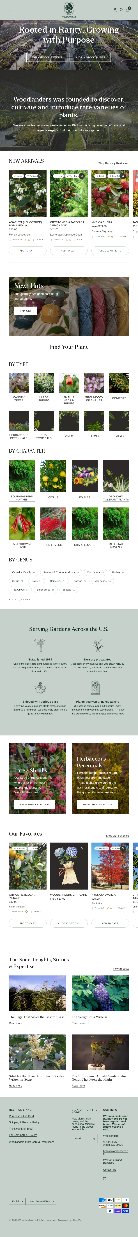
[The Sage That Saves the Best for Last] (37, 993)
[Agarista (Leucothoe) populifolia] (28, 193)
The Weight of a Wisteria (89, 1017)
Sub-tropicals (44, 437)
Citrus (53, 497)
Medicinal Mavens (116, 545)
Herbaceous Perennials (18, 437)
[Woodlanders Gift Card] (69, 866)
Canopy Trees (19, 399)
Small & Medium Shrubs (69, 400)
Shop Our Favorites (117, 835)
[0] (126, 10)
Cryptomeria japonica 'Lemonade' (67, 223)
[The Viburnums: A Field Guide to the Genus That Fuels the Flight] (100, 1052)
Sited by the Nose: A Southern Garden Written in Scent (36, 1077)
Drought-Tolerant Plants (116, 498)
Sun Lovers (53, 544)
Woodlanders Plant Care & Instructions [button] (31, 1141)
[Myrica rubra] (110, 193)
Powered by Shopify (69, 1220)
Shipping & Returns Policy (24, 1122)
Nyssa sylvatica (103, 894)
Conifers (119, 398)
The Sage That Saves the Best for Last (36, 1017)
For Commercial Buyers (23, 1134)
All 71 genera (19, 599)
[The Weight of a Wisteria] (100, 993)
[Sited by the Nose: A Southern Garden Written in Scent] (37, 1052)
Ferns (94, 436)
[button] (47, 57)
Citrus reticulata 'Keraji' (22, 896)
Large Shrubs (44, 399)
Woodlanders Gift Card (68, 894)
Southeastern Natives (22, 498)
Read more (15, 1023)
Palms (119, 436)
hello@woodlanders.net (115, 1152)
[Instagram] (107, 1179)
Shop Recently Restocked (113, 163)
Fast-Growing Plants (22, 545)
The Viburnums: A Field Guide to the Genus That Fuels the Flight (99, 1077)
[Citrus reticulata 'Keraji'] (28, 866)
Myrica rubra (101, 222)
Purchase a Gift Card (21, 1116)
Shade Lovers (84, 544)
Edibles (84, 497)
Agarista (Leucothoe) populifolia (25, 223)
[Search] (121, 10)
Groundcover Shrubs (94, 399)
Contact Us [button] (109, 1169)
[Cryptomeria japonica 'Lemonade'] (69, 193)
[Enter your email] (94, 1138)
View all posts (121, 968)
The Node (14, 1128)
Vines (69, 436)
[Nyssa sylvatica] (110, 866)
